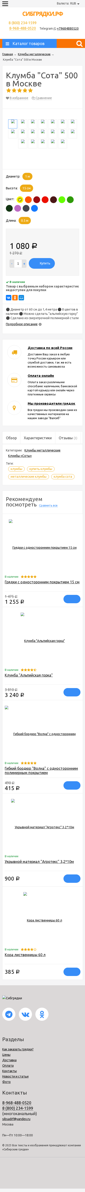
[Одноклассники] (15, 297)
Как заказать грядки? (18, 1049)
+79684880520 (68, 28)
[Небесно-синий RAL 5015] (34, 208)
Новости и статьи (15, 1076)
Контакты (9, 1071)
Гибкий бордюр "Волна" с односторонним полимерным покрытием (41, 770)
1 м (27, 176)
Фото (6, 1082)
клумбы (16, 469)
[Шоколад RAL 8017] (53, 199)
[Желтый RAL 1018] (20, 199)
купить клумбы (40, 469)
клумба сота (63, 476)
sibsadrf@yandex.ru (16, 1119)
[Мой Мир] (21, 297)
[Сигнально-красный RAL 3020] (45, 199)
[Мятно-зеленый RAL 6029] (70, 199)
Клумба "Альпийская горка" (29, 675)
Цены (6, 1055)
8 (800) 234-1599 (17, 1108)
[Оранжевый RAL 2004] (28, 199)
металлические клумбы (28, 476)
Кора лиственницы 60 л (25, 955)
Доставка (9, 1060)
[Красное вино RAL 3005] (36, 199)
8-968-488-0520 (22, 28)
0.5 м (24, 220)
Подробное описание (22, 324)
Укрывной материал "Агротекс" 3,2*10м (39, 862)
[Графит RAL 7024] (26, 208)
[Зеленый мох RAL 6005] (9, 208)
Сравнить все (48, 505)
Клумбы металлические (42, 450)
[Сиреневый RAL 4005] (17, 208)
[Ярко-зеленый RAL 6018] (61, 199)
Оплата (8, 1065)
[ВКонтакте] (8, 297)
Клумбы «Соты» (20, 456)
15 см (26, 188)
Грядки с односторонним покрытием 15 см (42, 582)
